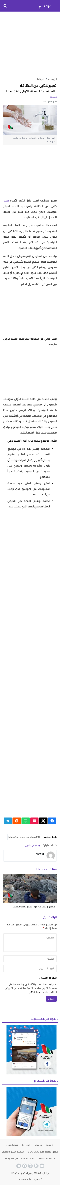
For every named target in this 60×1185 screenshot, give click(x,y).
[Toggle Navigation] (55, 6)
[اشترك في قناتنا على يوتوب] (41, 1166)
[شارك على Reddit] (16, 821)
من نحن (38, 1145)
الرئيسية (50, 1145)
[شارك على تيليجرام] (7, 821)
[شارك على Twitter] (43, 821)
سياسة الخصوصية (47, 1158)
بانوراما (40, 79)
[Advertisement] (30, 44)
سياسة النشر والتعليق (13, 1151)
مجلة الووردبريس (26, 1179)
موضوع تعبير (31, 845)
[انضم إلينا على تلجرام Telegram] (18, 1166)
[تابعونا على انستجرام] (30, 1166)
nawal (53, 97)
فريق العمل (12, 1145)
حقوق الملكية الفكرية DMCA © (43, 1151)
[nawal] (50, 855)
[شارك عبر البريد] (34, 821)
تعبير (6, 200)
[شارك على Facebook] (52, 821)
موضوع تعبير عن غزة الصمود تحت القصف (33, 906)
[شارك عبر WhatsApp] (25, 821)
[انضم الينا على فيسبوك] (24, 1166)
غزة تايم (45, 6)
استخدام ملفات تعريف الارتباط (19, 1158)
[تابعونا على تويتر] (35, 1166)
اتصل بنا (26, 1145)
